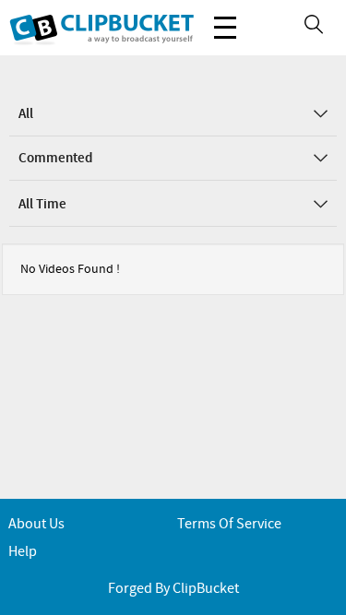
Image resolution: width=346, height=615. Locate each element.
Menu (225, 27)
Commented (55, 158)
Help (22, 552)
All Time (42, 204)
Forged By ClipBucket (173, 588)
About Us (36, 524)
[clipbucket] (101, 27)
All (25, 114)
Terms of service (229, 524)
